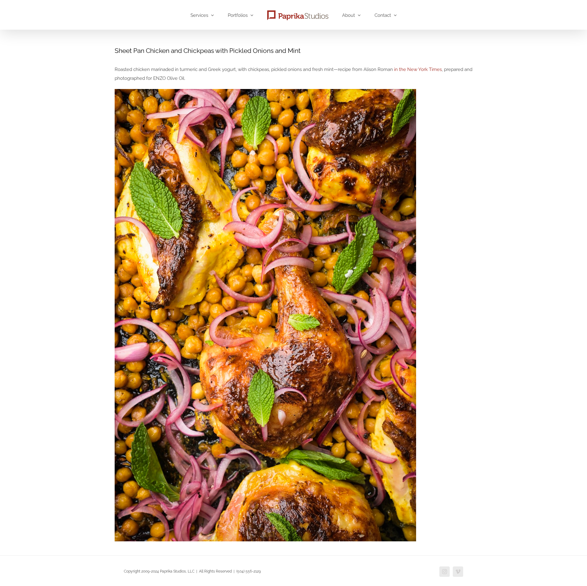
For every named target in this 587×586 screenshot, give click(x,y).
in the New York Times (418, 69)
